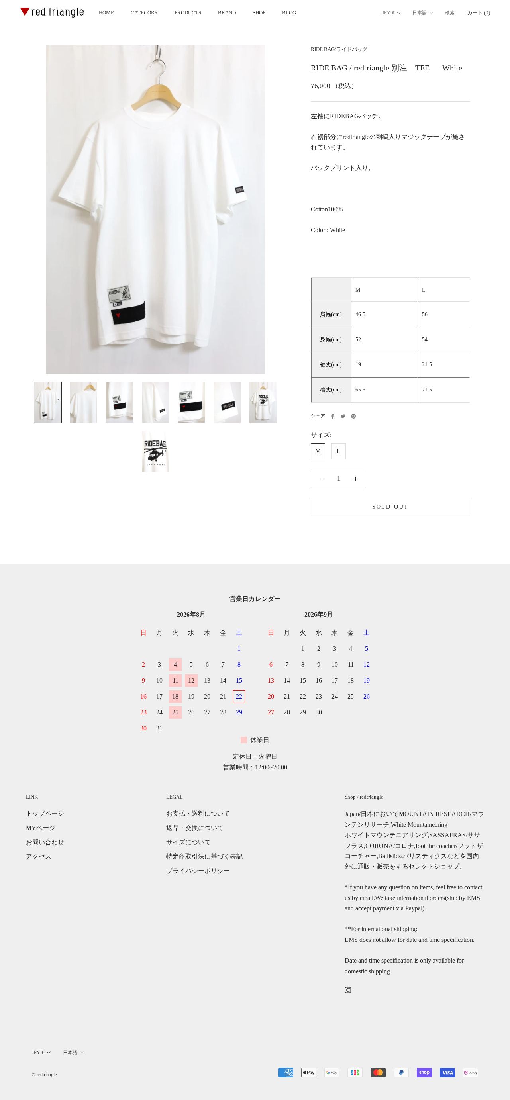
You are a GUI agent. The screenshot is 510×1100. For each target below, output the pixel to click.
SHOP (259, 13)
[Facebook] (332, 416)
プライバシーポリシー (198, 870)
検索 (450, 13)
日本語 (419, 13)
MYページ (40, 827)
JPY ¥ (388, 13)
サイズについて (188, 842)
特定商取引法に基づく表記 (204, 856)
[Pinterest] (353, 416)
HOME (106, 13)
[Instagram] (348, 990)
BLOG (289, 13)
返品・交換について (195, 827)
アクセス (38, 856)
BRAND (227, 13)
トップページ (45, 813)
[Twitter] (343, 416)
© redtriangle (44, 1074)
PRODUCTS (188, 13)
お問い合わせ (45, 842)
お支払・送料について (198, 813)
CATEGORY (144, 13)
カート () (478, 13)
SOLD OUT (390, 507)
